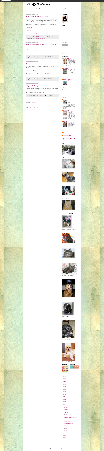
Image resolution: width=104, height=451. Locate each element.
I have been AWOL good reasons (71, 112)
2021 (64, 384)
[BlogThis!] (49, 36)
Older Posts (57, 100)
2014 (64, 396)
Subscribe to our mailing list (68, 40)
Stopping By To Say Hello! (34, 86)
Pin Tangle (65, 90)
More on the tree (70, 80)
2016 (64, 393)
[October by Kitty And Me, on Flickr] (28, 30)
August (65, 412)
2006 (64, 437)
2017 (64, 391)
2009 (64, 404)
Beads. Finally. (70, 59)
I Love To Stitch (66, 110)
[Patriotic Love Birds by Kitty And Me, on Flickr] (30, 70)
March (65, 428)
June (65, 415)
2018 (64, 389)
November (66, 407)
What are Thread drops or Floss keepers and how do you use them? (69, 91)
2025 (64, 378)
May (65, 425)
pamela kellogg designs (39, 57)
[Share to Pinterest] (52, 36)
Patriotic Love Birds (32, 64)
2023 (64, 381)
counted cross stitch (32, 38)
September (66, 410)
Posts (64, 51)
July (65, 414)
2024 (64, 379)
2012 (64, 399)
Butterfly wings (65, 68)
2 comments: (42, 36)
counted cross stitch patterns (40, 38)
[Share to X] (50, 36)
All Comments (65, 53)
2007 (64, 435)
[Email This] (47, 36)
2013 (64, 398)
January (65, 431)
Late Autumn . (70, 69)
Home (43, 100)
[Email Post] (45, 36)
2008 (64, 434)
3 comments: (41, 56)
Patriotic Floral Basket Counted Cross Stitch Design (41, 44)
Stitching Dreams (66, 99)
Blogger (61, 448)
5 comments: (41, 95)
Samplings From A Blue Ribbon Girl (69, 139)
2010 (64, 402)
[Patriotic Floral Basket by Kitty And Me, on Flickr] (31, 50)
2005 (64, 438)
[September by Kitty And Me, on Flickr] (29, 27)
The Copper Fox (66, 132)
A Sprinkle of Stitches (67, 135)
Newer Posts (29, 100)
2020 (64, 386)
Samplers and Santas (67, 58)
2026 (64, 376)
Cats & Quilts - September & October (37, 16)
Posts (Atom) (33, 102)
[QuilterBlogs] (74, 368)
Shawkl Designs (65, 121)
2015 (64, 394)
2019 (64, 388)
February (65, 430)
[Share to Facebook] (51, 36)
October (65, 409)
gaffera (54, 448)
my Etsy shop (34, 53)
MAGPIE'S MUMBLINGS (68, 79)
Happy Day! (70, 122)
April (65, 426)
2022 (64, 383)
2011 (64, 401)
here (37, 33)
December (66, 406)
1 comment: (41, 78)
